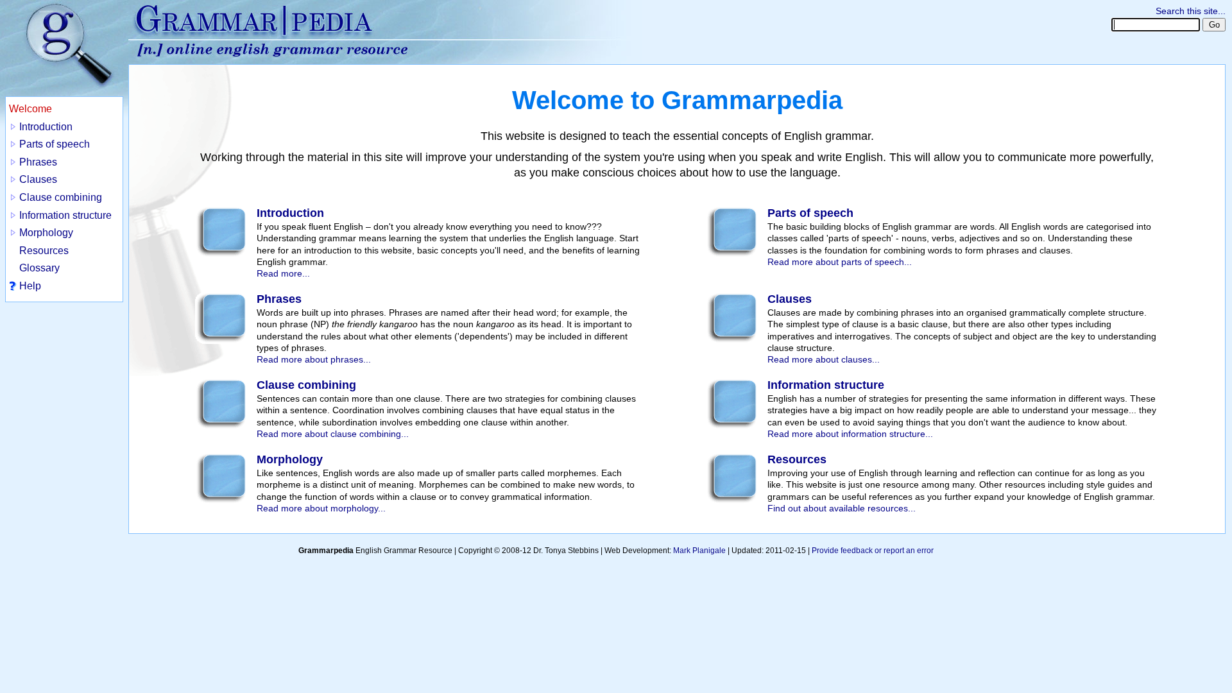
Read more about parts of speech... (839, 262)
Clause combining (60, 197)
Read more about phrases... (314, 359)
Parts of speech (54, 144)
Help (30, 285)
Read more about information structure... (850, 434)
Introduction (46, 126)
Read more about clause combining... (333, 434)
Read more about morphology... (321, 508)
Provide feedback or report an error (873, 550)
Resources (44, 250)
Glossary (39, 267)
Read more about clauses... (823, 359)
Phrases (38, 162)
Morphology (46, 232)
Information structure (65, 215)
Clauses (38, 179)
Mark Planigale (699, 550)
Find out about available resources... (841, 508)
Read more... (283, 273)
